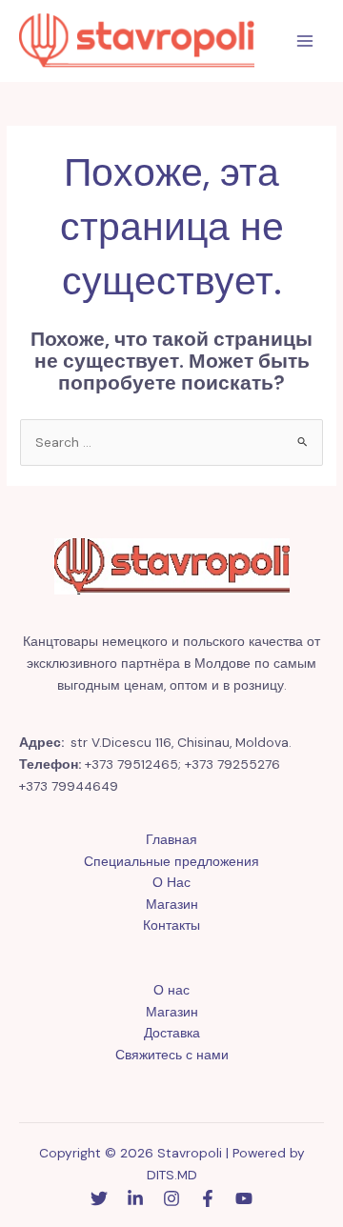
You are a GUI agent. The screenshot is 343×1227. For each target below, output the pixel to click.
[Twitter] (99, 1198)
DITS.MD (172, 1174)
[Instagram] (171, 1198)
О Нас (171, 882)
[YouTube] (243, 1198)
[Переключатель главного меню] (305, 41)
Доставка (172, 1032)
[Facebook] (207, 1198)
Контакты (171, 925)
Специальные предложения (171, 861)
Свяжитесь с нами (172, 1054)
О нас (171, 989)
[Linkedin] (135, 1198)
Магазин (172, 904)
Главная (171, 839)
